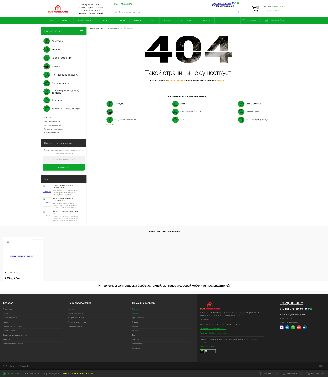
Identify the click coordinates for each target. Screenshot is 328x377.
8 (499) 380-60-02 (291, 303)
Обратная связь (14, 374)
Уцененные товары (51, 133)
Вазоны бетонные (253, 104)
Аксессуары (119, 104)
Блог (153, 20)
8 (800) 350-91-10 (32, 374)
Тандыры (184, 120)
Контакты (206, 20)
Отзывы (104, 20)
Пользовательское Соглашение (213, 329)
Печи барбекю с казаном (190, 112)
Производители (84, 20)
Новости (167, 20)
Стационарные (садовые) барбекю (121, 122)
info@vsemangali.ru (296, 314)
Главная (49, 20)
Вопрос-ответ (186, 20)
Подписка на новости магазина (59, 143)
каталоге (221, 81)
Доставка (121, 20)
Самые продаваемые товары (164, 231)
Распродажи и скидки (52, 125)
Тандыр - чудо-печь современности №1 (65, 212)
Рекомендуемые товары (53, 129)
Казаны (117, 112)
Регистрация (126, 3)
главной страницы (176, 81)
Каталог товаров (53, 31)
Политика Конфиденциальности (213, 333)
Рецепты (138, 20)
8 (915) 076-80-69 (221, 3)
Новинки (47, 118)
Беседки (183, 104)
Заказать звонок (225, 6)
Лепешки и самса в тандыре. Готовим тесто (63, 187)
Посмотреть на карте (209, 346)
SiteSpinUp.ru (8, 366)
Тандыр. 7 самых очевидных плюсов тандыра (63, 199)
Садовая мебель (253, 112)
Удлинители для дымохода (257, 120)
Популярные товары (52, 121)
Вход (116, 3)
